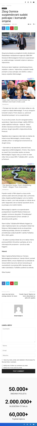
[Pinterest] (12, 28)
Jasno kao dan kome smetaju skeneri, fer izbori (9, 295)
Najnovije (9, 5)
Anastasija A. (7, 24)
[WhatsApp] (16, 28)
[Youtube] (33, 2)
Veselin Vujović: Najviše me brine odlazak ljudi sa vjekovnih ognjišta (27, 296)
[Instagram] (28, 2)
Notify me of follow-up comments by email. (16, 365)
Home (3, 5)
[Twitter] (30, 2)
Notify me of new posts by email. (13, 367)
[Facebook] (25, 2)
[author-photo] (18, 313)
